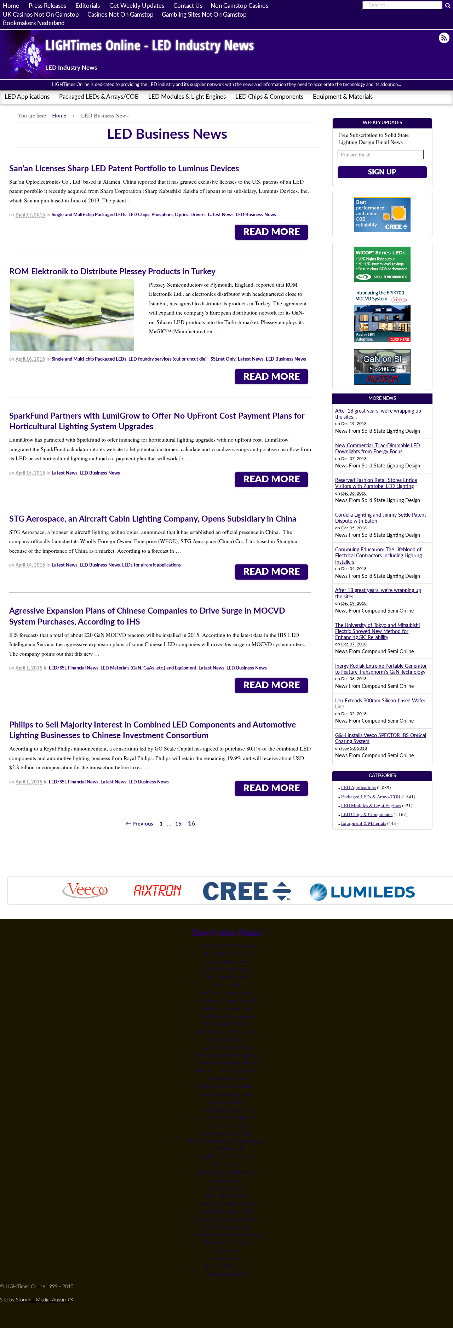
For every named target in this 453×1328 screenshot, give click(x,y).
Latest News (221, 215)
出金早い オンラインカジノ (227, 1156)
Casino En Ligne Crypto (226, 1125)
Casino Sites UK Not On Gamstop (227, 1062)
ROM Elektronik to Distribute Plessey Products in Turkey (112, 272)
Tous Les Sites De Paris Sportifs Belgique (226, 1141)
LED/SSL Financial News (73, 668)
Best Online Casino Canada (226, 1016)
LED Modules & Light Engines (187, 97)
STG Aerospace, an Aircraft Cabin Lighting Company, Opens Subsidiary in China (153, 519)
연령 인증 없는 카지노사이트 (226, 1172)
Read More (271, 232)
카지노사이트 (226, 1164)
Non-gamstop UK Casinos (226, 1024)
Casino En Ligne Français (226, 1227)
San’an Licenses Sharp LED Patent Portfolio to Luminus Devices (124, 169)
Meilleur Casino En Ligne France (226, 1070)
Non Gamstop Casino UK (226, 1109)
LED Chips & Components (269, 97)
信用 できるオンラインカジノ (226, 1031)
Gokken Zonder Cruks (226, 1078)
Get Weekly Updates (136, 6)
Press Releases (47, 6)
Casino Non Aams (227, 1148)
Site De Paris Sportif (226, 1274)
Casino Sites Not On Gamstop (226, 1117)
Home (11, 6)
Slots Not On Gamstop (226, 1039)
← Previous (139, 824)
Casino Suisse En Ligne (226, 1242)
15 (178, 824)
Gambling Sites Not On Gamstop (204, 15)
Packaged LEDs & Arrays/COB (99, 97)
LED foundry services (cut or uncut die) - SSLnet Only (182, 359)
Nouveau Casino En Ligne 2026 (226, 1219)
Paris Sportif (226, 1250)
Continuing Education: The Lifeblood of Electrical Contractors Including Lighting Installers (378, 556)
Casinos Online (226, 984)
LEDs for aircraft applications (151, 565)
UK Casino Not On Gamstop (226, 1086)
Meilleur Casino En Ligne (227, 1008)
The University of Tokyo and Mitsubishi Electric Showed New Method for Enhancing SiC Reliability (377, 631)
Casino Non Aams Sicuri (226, 969)
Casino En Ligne (227, 1180)
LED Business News (256, 215)
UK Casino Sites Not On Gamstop (227, 1055)
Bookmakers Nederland (34, 23)
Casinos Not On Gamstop (120, 15)
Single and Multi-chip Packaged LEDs (89, 215)
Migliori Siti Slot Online (226, 953)
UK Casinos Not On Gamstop (41, 15)
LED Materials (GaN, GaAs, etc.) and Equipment (148, 668)
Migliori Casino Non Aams (226, 1047)
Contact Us (187, 6)
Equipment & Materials (343, 97)
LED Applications (27, 97)
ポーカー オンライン (226, 1266)
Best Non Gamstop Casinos (227, 992)
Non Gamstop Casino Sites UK (226, 1000)
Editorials (87, 6)
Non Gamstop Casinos (239, 6)
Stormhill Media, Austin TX (44, 1300)
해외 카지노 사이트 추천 (226, 1211)
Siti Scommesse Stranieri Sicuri (226, 1203)
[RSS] (445, 38)
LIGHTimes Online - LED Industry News (149, 44)
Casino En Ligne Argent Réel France (226, 1234)
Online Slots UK (226, 1102)
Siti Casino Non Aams (227, 976)
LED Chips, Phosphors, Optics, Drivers (167, 215)
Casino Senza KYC (226, 1188)
